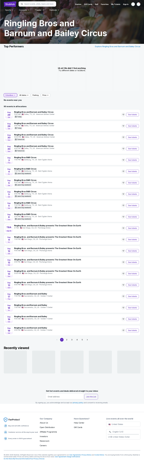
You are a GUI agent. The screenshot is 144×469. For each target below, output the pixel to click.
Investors (44, 436)
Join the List (91, 397)
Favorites (105, 4)
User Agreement (75, 455)
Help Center (79, 423)
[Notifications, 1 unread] (138, 4)
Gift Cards (88, 4)
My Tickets (115, 4)
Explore (78, 4)
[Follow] (123, 114)
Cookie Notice (99, 455)
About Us (44, 423)
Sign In (126, 4)
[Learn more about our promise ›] (12, 420)
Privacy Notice (86, 455)
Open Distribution (47, 427)
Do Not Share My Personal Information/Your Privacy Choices (24, 459)
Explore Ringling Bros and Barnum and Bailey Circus (117, 46)
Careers (43, 445)
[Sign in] (133, 4)
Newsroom (44, 441)
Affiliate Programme (48, 432)
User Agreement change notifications (67, 457)
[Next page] (87, 340)
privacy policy (78, 403)
